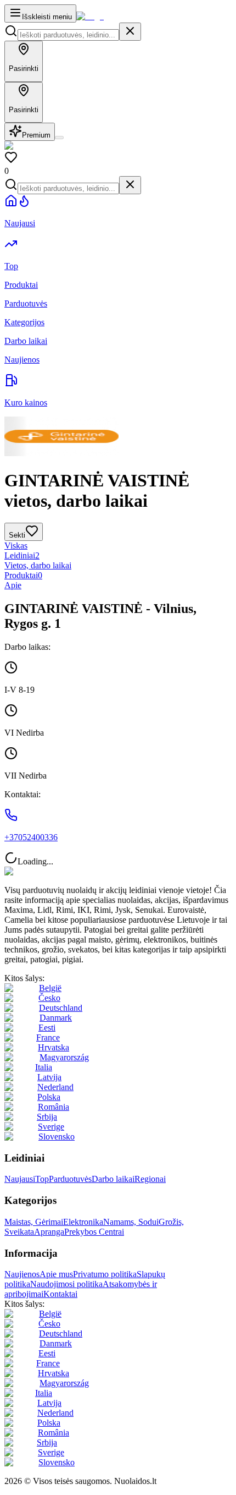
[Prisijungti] (59, 137)
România (53, 1106)
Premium (36, 135)
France (48, 1037)
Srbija (47, 1116)
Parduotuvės (70, 1179)
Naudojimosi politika (66, 1284)
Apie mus (56, 1274)
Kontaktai (60, 1294)
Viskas (15, 545)
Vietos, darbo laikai (37, 565)
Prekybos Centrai (94, 1231)
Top (42, 1179)
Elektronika (83, 1221)
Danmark (56, 1017)
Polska (48, 1097)
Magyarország (64, 1057)
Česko (49, 998)
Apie (12, 585)
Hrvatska (53, 1047)
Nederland (55, 1087)
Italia (43, 1067)
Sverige (51, 1126)
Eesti (46, 1027)
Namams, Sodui (131, 1221)
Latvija (49, 1077)
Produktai (23, 575)
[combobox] (68, 35)
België (50, 988)
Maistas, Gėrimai (33, 1221)
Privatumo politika (105, 1274)
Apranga (49, 1231)
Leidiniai (22, 555)
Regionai (150, 1179)
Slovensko (56, 1136)
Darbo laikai (113, 1179)
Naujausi (19, 1179)
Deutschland (60, 1007)
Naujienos (22, 1274)
